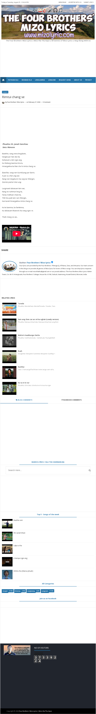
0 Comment (46, 102)
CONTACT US (27, 86)
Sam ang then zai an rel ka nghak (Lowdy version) (38, 319)
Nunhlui (21, 367)
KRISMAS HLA (27, 80)
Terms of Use (13, 86)
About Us (78, 80)
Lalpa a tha (17, 545)
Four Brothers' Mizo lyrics (38, 262)
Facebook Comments (72, 400)
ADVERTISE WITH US (74, 2)
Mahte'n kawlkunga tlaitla (29, 335)
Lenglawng (31, 591)
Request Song (65, 80)
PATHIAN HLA (13, 80)
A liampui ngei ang (20, 558)
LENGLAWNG (40, 80)
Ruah (20, 351)
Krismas (17, 591)
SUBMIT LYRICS (88, 2)
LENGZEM (52, 80)
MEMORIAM (62, 2)
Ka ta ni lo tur (23, 383)
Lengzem (5, 92)
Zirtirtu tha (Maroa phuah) (23, 571)
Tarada (21, 303)
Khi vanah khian (19, 533)
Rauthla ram (18, 520)
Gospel (5, 591)
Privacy (88, 80)
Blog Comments (24, 400)
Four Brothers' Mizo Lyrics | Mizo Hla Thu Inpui (35, 711)
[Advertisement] (38, 60)
